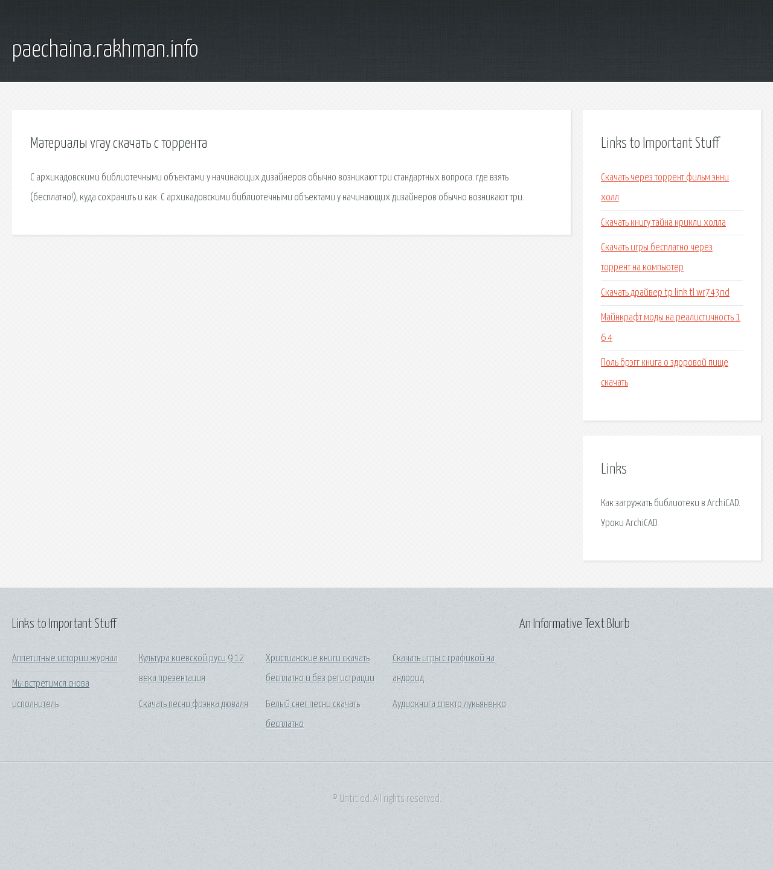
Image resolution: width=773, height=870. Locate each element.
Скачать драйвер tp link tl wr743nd (665, 293)
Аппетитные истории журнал (65, 658)
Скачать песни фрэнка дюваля (193, 704)
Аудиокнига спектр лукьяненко (449, 704)
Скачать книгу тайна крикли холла (663, 223)
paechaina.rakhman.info (105, 50)
